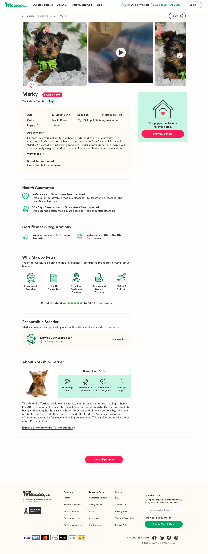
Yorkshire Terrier (47, 16)
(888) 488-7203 (168, 4)
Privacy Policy (122, 511)
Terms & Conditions (124, 518)
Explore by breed (71, 511)
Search (66, 498)
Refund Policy (121, 525)
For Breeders (95, 525)
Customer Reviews (98, 498)
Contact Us (120, 505)
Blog (91, 511)
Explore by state (71, 518)
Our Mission (95, 518)
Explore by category (73, 525)
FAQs (118, 498)
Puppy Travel (95, 505)
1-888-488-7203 (139, 538)
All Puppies (28, 16)
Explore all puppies (72, 505)
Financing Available (138, 5)
